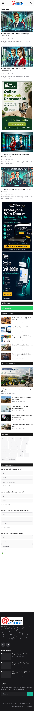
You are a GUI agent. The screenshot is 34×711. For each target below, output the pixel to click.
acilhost (12, 443)
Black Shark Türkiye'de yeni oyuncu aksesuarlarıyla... (22, 416)
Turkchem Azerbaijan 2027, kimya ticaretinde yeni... (21, 355)
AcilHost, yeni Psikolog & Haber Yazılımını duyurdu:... (21, 664)
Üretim (26, 439)
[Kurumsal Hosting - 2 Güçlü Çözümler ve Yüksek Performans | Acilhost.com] (17, 142)
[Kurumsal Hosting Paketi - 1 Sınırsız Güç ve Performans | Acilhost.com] (17, 177)
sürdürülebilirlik (14, 447)
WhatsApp (8, 308)
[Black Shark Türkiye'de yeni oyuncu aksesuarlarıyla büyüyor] (6, 418)
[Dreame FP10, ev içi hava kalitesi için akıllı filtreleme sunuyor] (6, 347)
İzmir (23, 447)
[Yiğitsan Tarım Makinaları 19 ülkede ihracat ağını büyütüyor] (6, 399)
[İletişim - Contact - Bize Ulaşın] (6, 656)
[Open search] (31, 3)
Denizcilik (4, 447)
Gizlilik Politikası (27, 706)
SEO (19, 443)
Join (30, 694)
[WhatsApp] (3, 644)
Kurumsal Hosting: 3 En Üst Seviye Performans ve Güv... (13, 70)
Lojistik (13, 451)
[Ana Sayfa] (17, 3)
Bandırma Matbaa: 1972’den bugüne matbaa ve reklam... (22, 337)
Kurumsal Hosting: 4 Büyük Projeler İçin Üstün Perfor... (15, 35)
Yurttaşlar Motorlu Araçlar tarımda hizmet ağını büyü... (16, 390)
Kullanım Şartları (16, 706)
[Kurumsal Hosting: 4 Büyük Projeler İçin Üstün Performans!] (17, 21)
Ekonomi (4, 443)
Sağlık (3, 459)
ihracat (4, 439)
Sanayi (11, 439)
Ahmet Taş (3, 393)
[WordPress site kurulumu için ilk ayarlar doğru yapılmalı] (6, 329)
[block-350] (17, 106)
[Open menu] (3, 3)
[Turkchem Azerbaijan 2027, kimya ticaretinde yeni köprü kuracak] (6, 356)
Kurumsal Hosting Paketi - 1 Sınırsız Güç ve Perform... (16, 190)
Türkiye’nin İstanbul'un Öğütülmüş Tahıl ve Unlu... (21, 319)
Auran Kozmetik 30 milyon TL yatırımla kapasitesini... (20, 407)
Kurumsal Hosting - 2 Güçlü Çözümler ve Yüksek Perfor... (15, 155)
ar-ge (20, 455)
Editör (2, 38)
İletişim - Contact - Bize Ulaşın (20, 654)
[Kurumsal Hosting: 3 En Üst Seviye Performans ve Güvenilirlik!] (17, 56)
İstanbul (14, 455)
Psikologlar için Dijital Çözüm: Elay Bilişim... (21, 673)
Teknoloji (18, 439)
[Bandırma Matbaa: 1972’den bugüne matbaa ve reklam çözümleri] (6, 338)
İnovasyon (21, 451)
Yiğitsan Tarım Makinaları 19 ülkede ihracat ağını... (21, 398)
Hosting (25, 443)
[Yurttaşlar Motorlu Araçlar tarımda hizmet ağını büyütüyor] (17, 377)
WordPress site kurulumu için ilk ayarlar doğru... (21, 328)
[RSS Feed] (8, 644)
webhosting (5, 451)
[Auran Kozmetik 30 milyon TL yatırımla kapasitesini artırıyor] (6, 408)
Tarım (26, 455)
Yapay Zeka (5, 455)
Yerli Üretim (12, 459)
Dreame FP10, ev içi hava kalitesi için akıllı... (22, 346)
